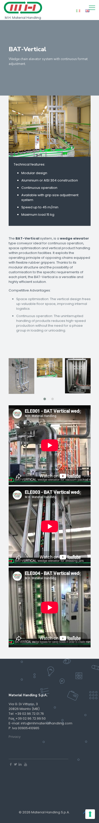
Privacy (15, 736)
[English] (87, 11)
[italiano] (78, 11)
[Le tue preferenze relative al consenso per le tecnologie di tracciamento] (90, 814)
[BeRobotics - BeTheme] (23, 7)
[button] (45, 398)
